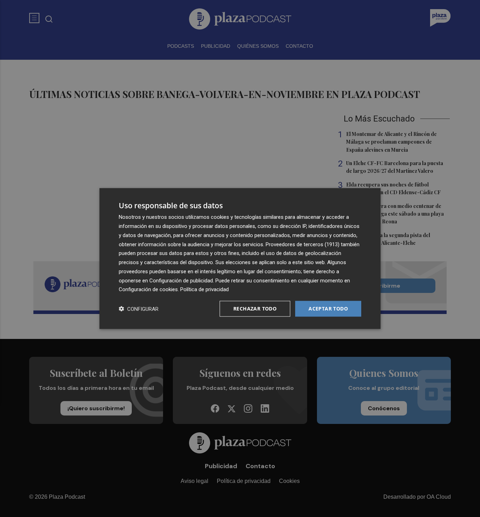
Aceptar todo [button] (328, 308)
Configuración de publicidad (181, 280)
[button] (138, 309)
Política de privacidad (204, 289)
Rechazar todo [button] (255, 308)
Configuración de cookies (148, 289)
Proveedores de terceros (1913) (302, 244)
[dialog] (240, 258)
